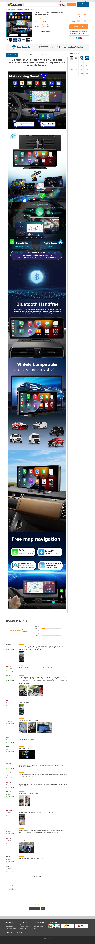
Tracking (32, 1)
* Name (12, 881)
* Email (11, 885)
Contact (37, 1)
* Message (12, 893)
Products (12, 1)
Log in (87, 1)
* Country (11, 888)
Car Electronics (20, 9)
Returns (23, 1)
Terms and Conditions (11, 928)
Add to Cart (79, 27)
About (28, 1)
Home (7, 1)
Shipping (18, 1)
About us (8, 924)
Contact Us (36, 924)
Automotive (12, 9)
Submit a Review (35, 908)
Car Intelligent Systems (29, 9)
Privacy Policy (9, 926)
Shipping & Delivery (25, 926)
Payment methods (24, 924)
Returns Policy (23, 928)
